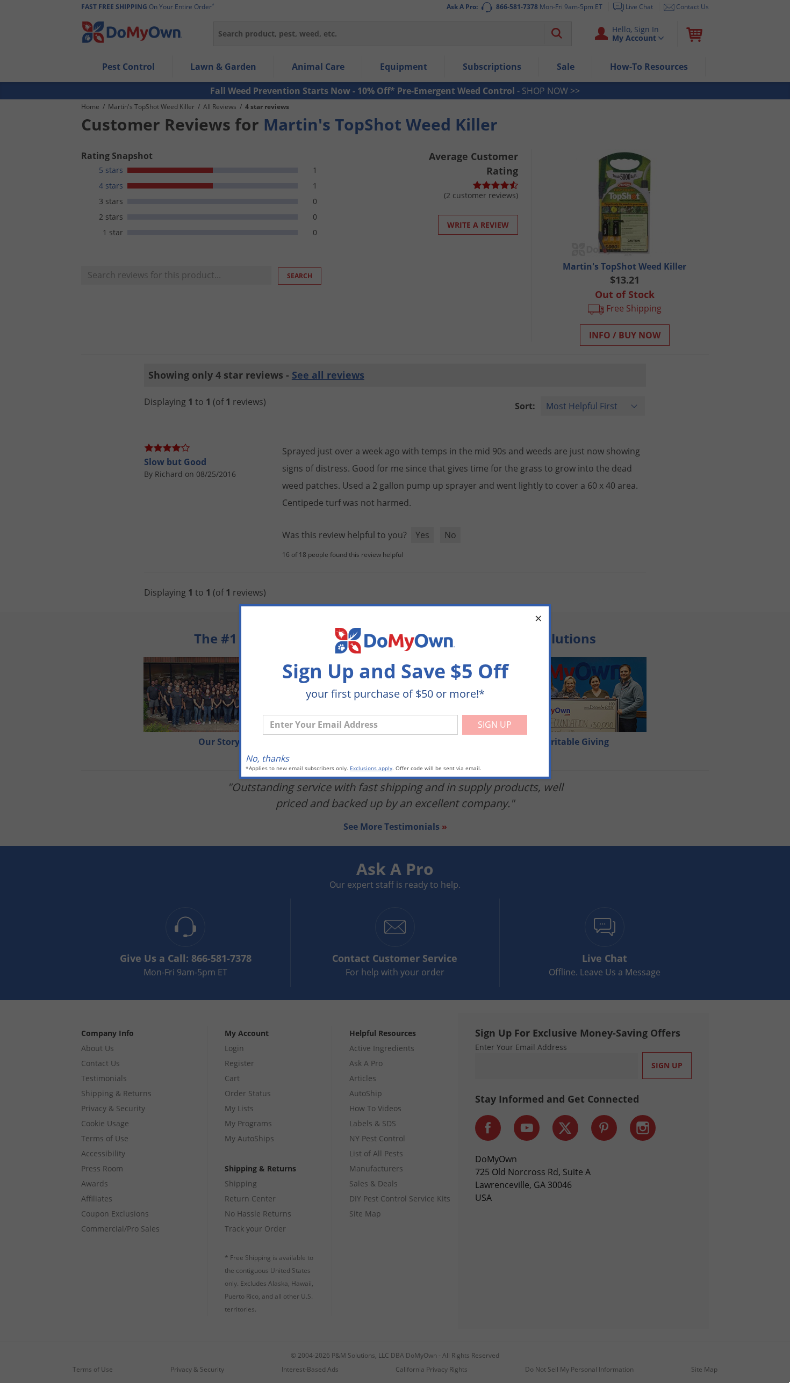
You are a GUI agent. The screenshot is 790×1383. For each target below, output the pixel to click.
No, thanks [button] (267, 758)
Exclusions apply (371, 768)
